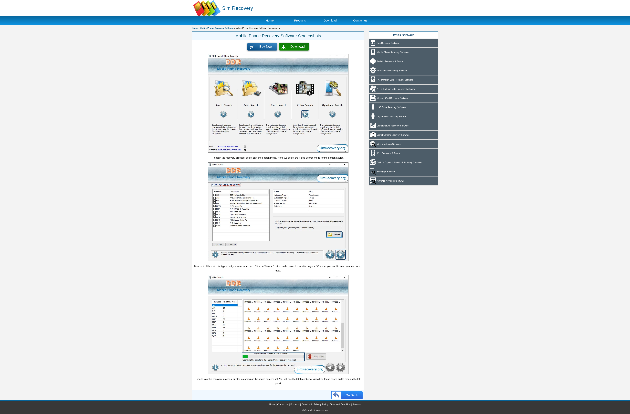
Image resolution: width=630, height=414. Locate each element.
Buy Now (265, 46)
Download (297, 46)
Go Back (352, 395)
